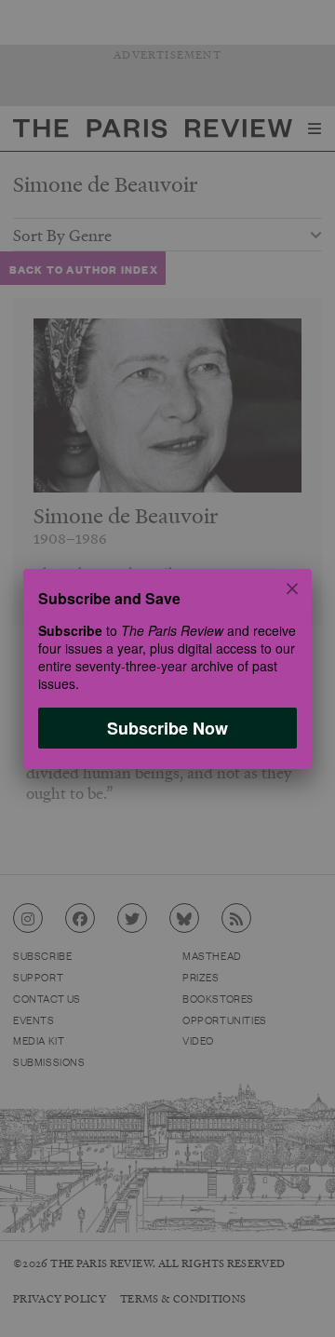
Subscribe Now (167, 727)
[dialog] (167, 668)
